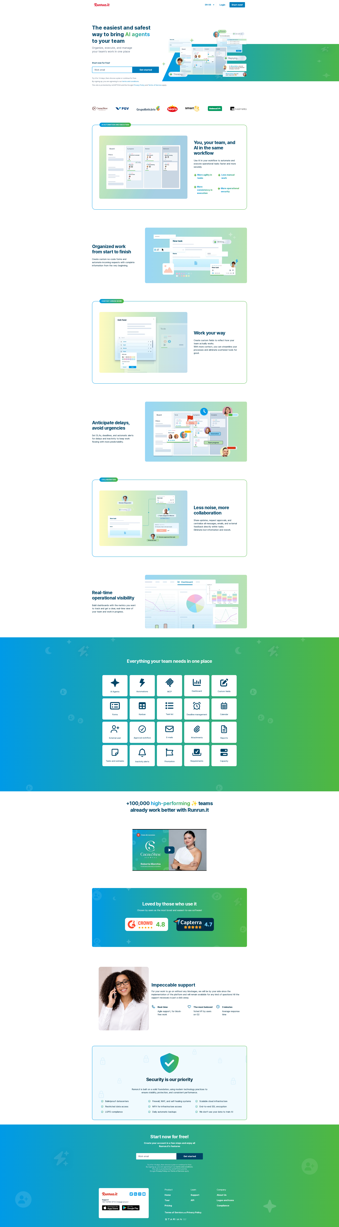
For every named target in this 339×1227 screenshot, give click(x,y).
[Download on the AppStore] (111, 1208)
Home (168, 1195)
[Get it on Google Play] (131, 1208)
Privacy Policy (139, 85)
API (192, 1200)
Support (195, 1195)
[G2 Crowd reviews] (146, 924)
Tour (167, 1200)
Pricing (168, 1205)
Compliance (223, 1205)
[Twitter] (131, 1194)
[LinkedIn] (135, 1194)
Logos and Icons (225, 1200)
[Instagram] (139, 1194)
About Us (221, 1195)
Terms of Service (155, 85)
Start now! (237, 4)
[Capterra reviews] (193, 924)
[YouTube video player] (169, 850)
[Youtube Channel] (144, 1194)
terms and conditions (130, 81)
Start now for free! (101, 63)
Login (222, 4)
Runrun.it (102, 4)
